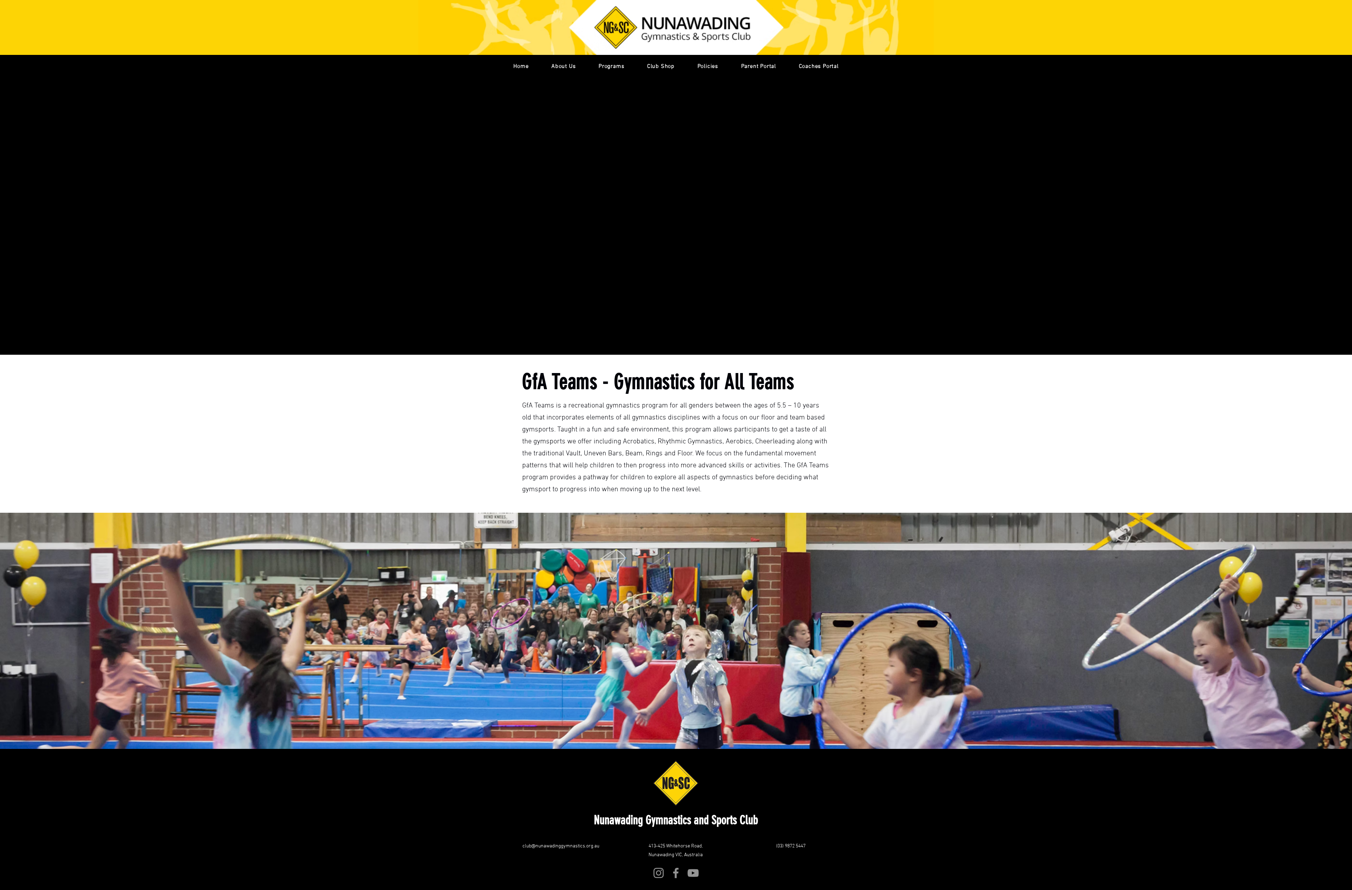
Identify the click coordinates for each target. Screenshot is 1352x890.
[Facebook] (676, 873)
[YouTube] (693, 873)
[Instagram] (658, 873)
